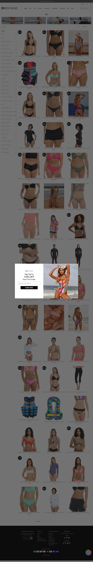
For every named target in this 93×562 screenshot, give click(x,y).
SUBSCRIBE (29, 288)
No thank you (29, 291)
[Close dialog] (76, 265)
